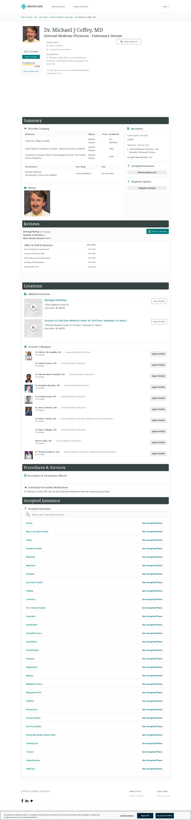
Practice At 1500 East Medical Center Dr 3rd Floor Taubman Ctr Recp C (86, 320)
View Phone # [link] (130, 41)
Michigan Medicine (56, 300)
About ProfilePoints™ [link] (31, 71)
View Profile (159, 301)
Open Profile (158, 353)
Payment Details (147, 188)
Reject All (145, 815)
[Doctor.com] (32, 6)
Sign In (166, 6)
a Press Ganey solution (35, 791)
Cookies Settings (127, 815)
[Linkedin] (26, 800)
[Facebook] (22, 800)
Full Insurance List (147, 172)
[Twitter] (31, 800)
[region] (95, 815)
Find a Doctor (58, 6)
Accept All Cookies (164, 815)
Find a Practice (81, 6)
